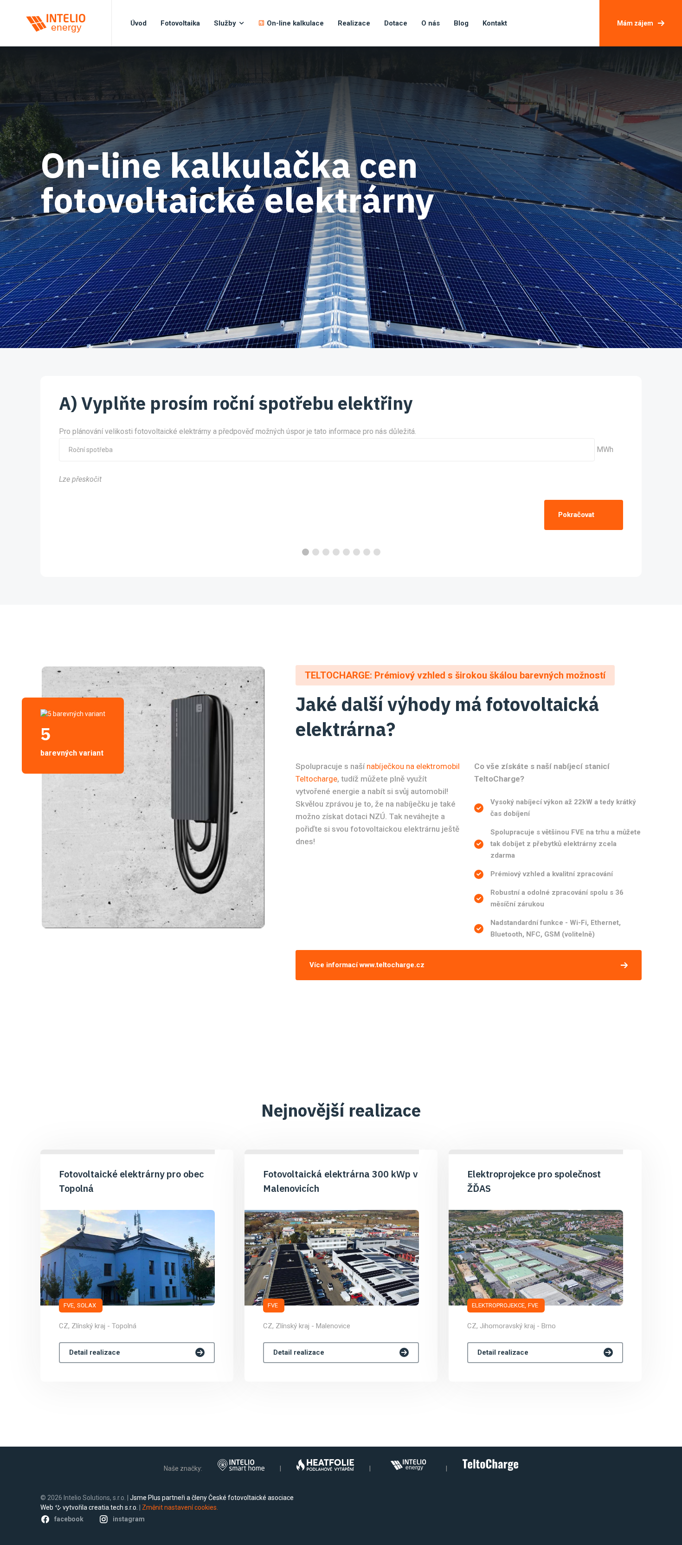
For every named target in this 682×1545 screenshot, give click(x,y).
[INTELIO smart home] (241, 1465)
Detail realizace (94, 1352)
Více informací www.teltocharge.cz (367, 965)
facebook (69, 1519)
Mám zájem (635, 23)
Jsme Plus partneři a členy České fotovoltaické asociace (212, 1497)
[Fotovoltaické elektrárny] (408, 1465)
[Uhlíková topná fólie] (325, 1465)
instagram (129, 1519)
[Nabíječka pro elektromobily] (490, 1465)
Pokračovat (576, 515)
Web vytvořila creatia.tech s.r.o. (89, 1507)
